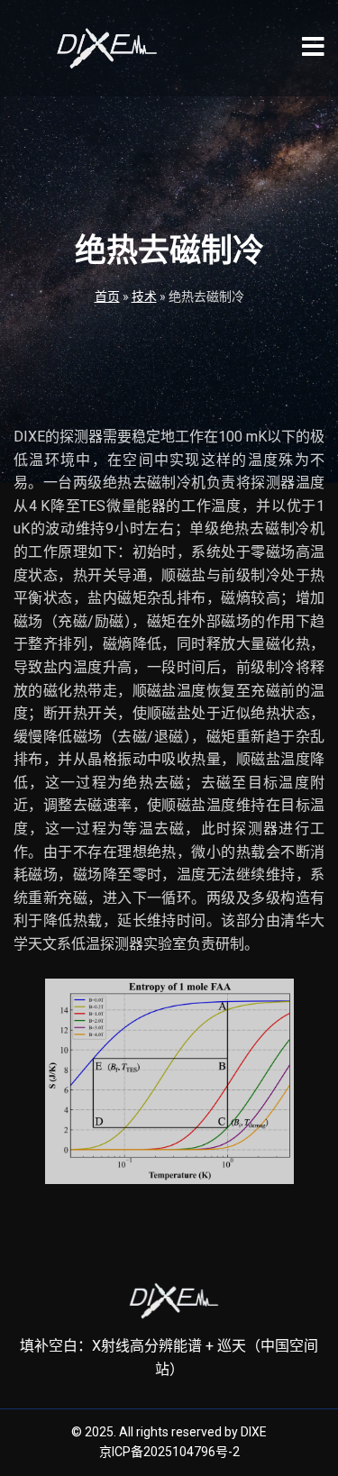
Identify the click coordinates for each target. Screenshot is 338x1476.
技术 (144, 296)
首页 (107, 296)
